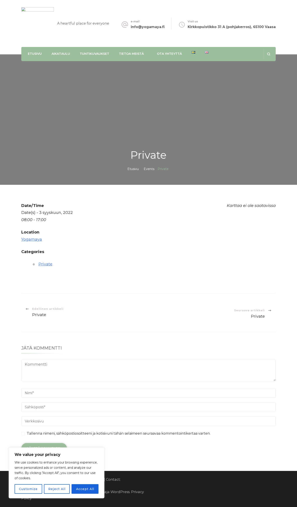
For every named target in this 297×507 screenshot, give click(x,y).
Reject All (56, 489)
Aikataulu (61, 54)
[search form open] (269, 54)
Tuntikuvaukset (94, 54)
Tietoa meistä (131, 54)
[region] (56, 472)
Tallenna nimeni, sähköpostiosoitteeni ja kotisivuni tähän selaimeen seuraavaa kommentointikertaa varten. (118, 433)
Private (45, 264)
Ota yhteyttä (169, 54)
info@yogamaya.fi (148, 27)
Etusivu (35, 54)
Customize (28, 489)
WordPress (120, 492)
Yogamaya (31, 239)
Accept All (85, 489)
